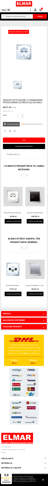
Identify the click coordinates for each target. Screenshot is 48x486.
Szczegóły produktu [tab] (24, 146)
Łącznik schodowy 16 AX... (35, 285)
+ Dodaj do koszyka (13, 221)
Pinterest (15, 131)
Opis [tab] (24, 140)
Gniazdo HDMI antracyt (35, 213)
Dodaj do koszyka (11, 124)
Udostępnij (5, 131)
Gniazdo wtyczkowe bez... (13, 213)
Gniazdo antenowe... (13, 285)
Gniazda (7, 314)
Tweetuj (10, 131)
